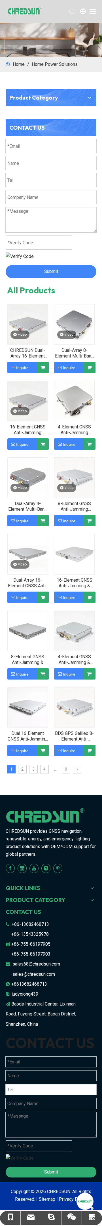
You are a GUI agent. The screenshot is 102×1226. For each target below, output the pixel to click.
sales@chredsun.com (33, 974)
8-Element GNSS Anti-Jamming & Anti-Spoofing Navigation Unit (27, 659)
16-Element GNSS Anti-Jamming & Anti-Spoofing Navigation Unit (74, 583)
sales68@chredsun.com (36, 964)
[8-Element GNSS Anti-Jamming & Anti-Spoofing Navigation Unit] (28, 630)
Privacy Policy (73, 1199)
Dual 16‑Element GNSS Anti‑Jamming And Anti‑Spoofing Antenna (28, 736)
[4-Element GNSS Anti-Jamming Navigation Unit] (74, 400)
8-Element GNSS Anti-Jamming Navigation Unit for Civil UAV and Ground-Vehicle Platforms (74, 506)
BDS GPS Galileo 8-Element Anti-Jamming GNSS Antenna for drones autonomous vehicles (74, 736)
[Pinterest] (57, 868)
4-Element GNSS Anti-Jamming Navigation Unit (74, 430)
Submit (51, 271)
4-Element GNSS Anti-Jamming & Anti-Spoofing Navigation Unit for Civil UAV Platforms (74, 659)
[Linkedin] (22, 868)
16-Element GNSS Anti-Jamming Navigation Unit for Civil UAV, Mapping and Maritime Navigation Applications (27, 430)
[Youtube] (34, 868)
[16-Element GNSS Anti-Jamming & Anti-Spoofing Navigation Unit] (74, 554)
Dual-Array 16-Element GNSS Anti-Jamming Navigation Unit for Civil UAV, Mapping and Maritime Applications (28, 583)
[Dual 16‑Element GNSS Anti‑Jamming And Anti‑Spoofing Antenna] (28, 707)
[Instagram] (45, 868)
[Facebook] (10, 868)
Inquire (22, 367)
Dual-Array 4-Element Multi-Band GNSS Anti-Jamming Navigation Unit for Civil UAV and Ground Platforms (28, 506)
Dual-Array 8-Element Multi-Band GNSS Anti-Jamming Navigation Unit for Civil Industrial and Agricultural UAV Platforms (74, 353)
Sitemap (47, 1199)
